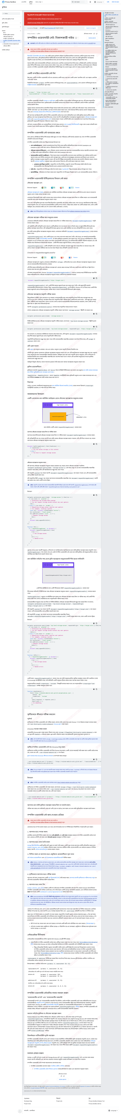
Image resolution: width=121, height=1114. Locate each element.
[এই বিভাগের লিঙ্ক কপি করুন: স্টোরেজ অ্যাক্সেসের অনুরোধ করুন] (47, 462)
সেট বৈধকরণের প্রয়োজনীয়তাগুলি (53, 857)
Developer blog (28, 1101)
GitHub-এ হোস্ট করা (49, 100)
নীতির (77, 1006)
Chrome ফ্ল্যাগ (57, 724)
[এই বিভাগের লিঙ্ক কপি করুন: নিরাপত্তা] (35, 382)
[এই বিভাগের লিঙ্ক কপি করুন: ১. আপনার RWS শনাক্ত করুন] (49, 832)
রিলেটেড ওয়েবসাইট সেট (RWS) (36, 56)
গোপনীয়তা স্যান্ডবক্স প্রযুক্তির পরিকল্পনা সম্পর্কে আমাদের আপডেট (43, 19)
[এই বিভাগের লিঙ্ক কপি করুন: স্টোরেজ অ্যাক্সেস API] (44, 183)
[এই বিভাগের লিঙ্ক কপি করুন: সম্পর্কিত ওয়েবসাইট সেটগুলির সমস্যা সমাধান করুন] (70, 993)
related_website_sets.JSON (35, 847)
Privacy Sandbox (31, 33)
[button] (10, 23)
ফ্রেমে (31, 349)
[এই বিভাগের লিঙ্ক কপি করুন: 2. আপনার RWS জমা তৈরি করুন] (51, 842)
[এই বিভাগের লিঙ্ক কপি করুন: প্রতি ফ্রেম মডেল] (40, 346)
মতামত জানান (92, 38)
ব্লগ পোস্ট (90, 43)
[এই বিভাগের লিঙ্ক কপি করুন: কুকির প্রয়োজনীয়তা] (43, 367)
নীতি (52, 953)
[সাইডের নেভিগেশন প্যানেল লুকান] (19, 1111)
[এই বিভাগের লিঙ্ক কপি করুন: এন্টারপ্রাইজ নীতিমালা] (46, 935)
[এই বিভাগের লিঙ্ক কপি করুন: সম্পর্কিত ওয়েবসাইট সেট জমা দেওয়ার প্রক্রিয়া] (65, 815)
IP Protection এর (90, 898)
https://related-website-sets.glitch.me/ (67, 782)
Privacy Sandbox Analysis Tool (96, 1101)
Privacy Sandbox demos (95, 1103)
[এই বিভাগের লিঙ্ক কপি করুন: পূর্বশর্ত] (33, 719)
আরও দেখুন (38, 2)
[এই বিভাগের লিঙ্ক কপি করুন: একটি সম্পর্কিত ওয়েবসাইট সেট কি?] (57, 74)
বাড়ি (108, 2)
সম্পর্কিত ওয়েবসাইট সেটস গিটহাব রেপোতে (46, 1069)
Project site (59, 1101)
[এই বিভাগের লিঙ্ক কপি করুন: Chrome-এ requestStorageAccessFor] (57, 253)
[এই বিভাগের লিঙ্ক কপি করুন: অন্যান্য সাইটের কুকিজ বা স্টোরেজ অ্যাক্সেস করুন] (63, 1014)
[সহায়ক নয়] (96, 33)
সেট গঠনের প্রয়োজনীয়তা (34, 857)
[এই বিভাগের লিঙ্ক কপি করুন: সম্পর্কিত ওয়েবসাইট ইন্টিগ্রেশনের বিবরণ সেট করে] (69, 179)
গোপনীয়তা (32, 1110)
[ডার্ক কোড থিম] (94, 88)
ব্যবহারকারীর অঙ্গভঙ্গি (46, 238)
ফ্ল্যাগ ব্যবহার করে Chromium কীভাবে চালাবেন (40, 756)
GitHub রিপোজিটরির (33, 845)
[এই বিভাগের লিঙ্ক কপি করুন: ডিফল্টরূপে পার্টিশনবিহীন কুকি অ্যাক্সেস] (56, 1036)
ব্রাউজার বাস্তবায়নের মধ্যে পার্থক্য (78, 211)
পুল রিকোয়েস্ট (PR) (53, 877)
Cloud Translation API (50, 28)
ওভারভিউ (23, 2)
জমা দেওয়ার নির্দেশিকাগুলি (71, 124)
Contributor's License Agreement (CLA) (51, 892)
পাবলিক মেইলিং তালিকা (57, 1066)
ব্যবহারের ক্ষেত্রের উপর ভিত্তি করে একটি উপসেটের (47, 112)
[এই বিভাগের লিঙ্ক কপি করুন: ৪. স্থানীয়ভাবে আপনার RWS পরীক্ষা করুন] (57, 874)
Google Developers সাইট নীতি (38, 1088)
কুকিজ (31, 2)
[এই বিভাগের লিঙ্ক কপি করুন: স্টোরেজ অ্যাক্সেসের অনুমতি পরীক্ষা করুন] (57, 294)
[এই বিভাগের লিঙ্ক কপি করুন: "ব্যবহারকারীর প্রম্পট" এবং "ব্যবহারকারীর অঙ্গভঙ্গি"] (64, 997)
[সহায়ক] (94, 33)
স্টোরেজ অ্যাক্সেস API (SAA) (35, 192)
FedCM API (65, 169)
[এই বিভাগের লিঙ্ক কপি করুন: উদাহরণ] (34, 778)
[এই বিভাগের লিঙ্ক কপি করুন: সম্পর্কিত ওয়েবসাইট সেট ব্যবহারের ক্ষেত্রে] (61, 133)
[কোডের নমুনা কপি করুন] (96, 88)
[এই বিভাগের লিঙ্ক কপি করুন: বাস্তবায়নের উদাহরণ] (45, 394)
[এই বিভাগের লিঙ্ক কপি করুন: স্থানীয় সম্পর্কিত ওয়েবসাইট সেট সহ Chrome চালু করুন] (66, 747)
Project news (27, 1103)
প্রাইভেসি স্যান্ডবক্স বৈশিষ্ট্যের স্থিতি (35, 22)
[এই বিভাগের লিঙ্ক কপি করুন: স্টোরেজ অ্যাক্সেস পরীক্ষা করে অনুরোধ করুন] (59, 218)
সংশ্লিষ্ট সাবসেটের (32, 85)
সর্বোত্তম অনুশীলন (40, 161)
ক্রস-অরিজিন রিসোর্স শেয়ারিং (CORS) (62, 385)
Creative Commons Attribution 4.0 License (55, 1086)
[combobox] (79, 1)
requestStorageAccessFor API (42, 119)
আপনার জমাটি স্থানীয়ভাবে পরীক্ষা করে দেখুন (82, 877)
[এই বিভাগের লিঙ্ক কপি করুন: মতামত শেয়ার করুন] (45, 1053)
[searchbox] (11, 13)
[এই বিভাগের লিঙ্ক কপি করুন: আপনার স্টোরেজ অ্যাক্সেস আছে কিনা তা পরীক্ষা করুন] (58, 432)
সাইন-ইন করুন (115, 2)
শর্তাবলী (26, 1110)
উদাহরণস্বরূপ (90, 923)
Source (77, 187)
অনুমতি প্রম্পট (41, 1002)
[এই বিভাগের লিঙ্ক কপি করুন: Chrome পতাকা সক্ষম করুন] (48, 729)
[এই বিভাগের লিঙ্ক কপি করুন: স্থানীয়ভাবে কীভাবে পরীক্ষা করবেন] (57, 714)
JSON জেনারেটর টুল (41, 849)
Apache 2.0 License (85, 1086)
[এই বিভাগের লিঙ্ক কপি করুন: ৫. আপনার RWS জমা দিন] (46, 885)
